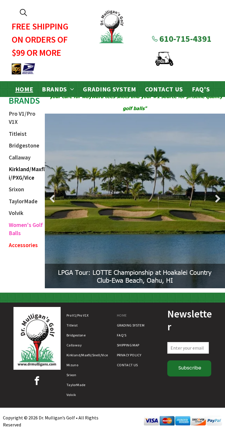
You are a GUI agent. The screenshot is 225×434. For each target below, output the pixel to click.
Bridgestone (24, 145)
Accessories (23, 245)
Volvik (16, 212)
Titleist (18, 133)
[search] (23, 13)
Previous (52, 198)
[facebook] (37, 382)
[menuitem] (24, 89)
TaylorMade (23, 201)
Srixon (16, 189)
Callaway (19, 157)
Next (217, 198)
